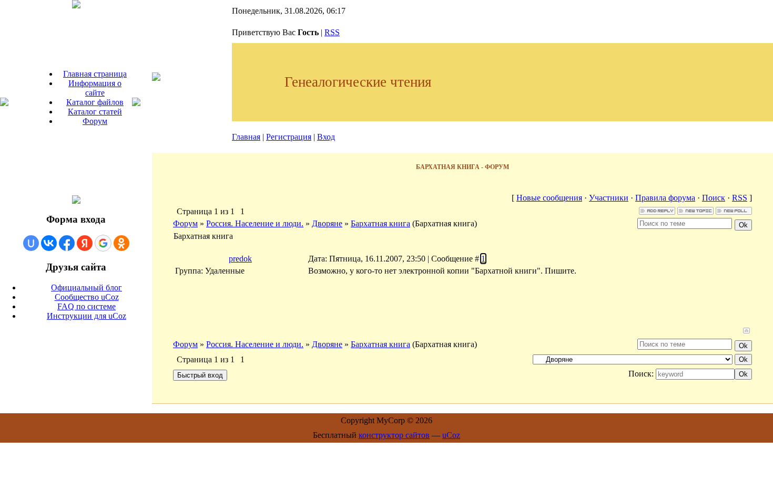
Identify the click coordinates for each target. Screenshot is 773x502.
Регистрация (288, 136)
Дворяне (327, 223)
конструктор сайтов (394, 435)
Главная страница (95, 73)
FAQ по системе (86, 306)
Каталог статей (95, 111)
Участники (608, 197)
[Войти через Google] (103, 243)
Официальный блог (86, 287)
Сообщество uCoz (87, 296)
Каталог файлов (95, 102)
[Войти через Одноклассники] (121, 243)
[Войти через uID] (31, 243)
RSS (332, 32)
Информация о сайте (94, 88)
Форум (95, 121)
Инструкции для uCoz (86, 315)
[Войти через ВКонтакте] (49, 243)
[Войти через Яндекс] (85, 243)
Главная (246, 136)
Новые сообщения (549, 197)
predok (240, 258)
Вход (326, 136)
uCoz (451, 435)
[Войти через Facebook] (67, 243)
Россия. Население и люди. (254, 223)
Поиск (713, 197)
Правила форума (665, 197)
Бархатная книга (380, 223)
